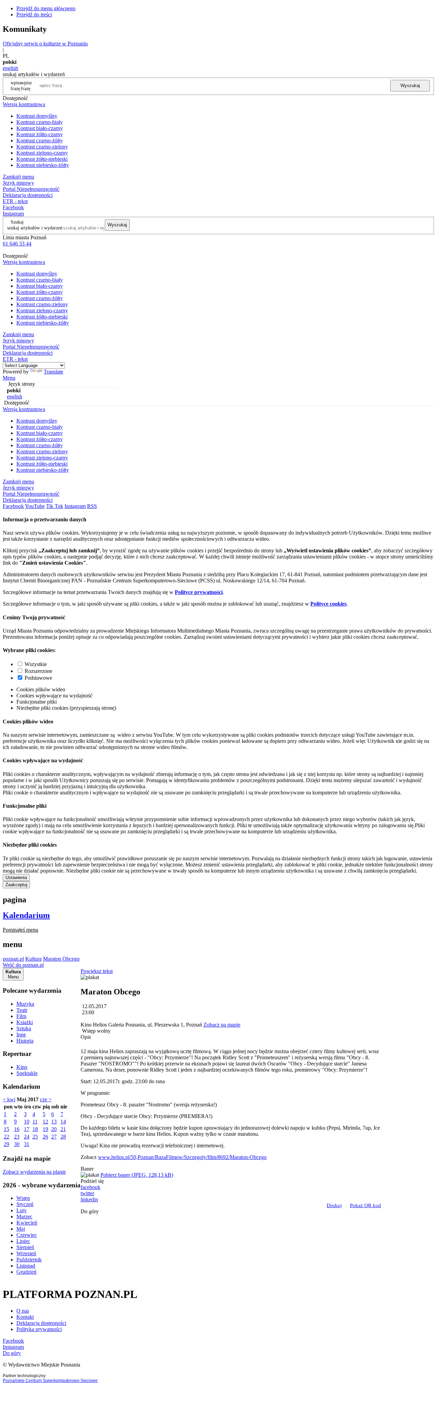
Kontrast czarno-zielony (42, 147)
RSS (92, 506)
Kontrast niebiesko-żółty (42, 165)
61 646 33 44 (17, 243)
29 (6, 1144)
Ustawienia (16, 877)
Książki (24, 1022)
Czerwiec (26, 1235)
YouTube (35, 506)
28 (63, 1137)
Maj (20, 1229)
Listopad (25, 1266)
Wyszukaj (410, 85)
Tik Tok (54, 506)
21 (63, 1129)
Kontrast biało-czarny (39, 128)
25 (35, 1137)
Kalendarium (26, 915)
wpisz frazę (26, 85)
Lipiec (23, 1241)
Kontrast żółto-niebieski (42, 159)
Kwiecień (26, 1223)
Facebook (13, 207)
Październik (29, 1259)
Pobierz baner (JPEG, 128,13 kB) (136, 1175)
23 (16, 1137)
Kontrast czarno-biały (39, 122)
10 (26, 1122)
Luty (21, 1210)
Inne (21, 1034)
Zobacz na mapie (221, 1025)
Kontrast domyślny (36, 116)
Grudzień (26, 1272)
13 (54, 1122)
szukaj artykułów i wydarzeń (34, 227)
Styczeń (24, 1204)
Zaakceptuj (16, 884)
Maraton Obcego (61, 959)
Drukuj (334, 1205)
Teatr (21, 1010)
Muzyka (25, 1004)
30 (16, 1144)
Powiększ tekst (97, 971)
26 (45, 1137)
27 (54, 1137)
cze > (46, 1099)
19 (45, 1129)
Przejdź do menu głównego (45, 8)
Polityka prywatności (39, 1329)
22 (6, 1137)
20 (54, 1129)
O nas (22, 1311)
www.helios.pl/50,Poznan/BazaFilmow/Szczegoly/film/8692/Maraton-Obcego (182, 1157)
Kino (21, 1067)
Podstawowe (38, 678)
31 (26, 1144)
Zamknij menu (18, 177)
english (10, 68)
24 (26, 1137)
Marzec (24, 1216)
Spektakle (27, 1073)
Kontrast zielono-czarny (42, 153)
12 (45, 1122)
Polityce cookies (328, 604)
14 (63, 1122)
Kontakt (25, 1317)
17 (26, 1129)
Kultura (33, 959)
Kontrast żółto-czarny (39, 134)
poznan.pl (13, 959)
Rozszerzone (38, 671)
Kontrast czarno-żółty (39, 140)
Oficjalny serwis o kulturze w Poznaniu (45, 43)
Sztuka (23, 1028)
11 (35, 1122)
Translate (53, 371)
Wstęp (23, 1198)
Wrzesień (26, 1253)
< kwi (9, 1099)
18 (35, 1129)
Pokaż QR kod (365, 1205)
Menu (9, 378)
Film (21, 1016)
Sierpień (25, 1247)
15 (6, 1129)
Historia (24, 1041)
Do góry (90, 1211)
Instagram (13, 213)
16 (16, 1129)
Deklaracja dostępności (41, 1323)
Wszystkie (36, 664)
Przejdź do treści (34, 14)
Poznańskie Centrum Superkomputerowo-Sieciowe (50, 1380)
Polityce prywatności (199, 592)
